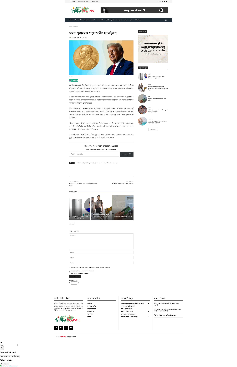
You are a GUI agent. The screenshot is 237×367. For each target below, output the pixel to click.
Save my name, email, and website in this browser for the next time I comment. (90, 267)
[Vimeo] (164, 1)
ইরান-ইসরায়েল (95, 163)
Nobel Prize (78, 163)
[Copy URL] (116, 172)
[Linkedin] (99, 172)
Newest (11, 356)
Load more (152, 129)
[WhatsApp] (94, 172)
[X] (162, 1)
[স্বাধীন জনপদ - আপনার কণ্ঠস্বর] (82, 10)
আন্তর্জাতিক (75, 26)
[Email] (103, 172)
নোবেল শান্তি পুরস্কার (107, 163)
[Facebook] (158, 1)
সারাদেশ (79, 214)
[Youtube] (167, 1)
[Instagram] (160, 1)
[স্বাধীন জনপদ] (70, 38)
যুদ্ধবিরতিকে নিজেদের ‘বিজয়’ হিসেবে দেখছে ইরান (122, 183)
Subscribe (125, 155)
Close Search (5, 363)
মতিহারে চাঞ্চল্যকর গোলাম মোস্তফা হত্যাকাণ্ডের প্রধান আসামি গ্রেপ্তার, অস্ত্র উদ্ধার (101, 216)
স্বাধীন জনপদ (76, 37)
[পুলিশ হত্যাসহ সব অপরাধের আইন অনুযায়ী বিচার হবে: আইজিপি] (142, 109)
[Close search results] (2, 348)
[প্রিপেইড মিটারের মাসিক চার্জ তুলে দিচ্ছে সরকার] (122, 207)
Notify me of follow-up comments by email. (82, 271)
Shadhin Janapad (87, 163)
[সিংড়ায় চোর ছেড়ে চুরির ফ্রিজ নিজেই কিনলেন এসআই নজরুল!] (79, 207)
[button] (166, 20)
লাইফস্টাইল (150, 119)
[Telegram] (112, 172)
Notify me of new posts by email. (80, 273)
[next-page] (73, 223)
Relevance (4, 356)
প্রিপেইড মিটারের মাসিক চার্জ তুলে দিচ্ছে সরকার (123, 217)
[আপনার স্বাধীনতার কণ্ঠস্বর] (68, 319)
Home (70, 26)
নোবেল (101, 163)
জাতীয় (123, 214)
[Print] (107, 172)
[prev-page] (70, 223)
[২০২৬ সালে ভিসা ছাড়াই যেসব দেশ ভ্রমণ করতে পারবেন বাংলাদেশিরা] (142, 121)
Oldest (17, 356)
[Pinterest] (90, 172)
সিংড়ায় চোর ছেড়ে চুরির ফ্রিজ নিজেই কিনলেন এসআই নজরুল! (79, 217)
